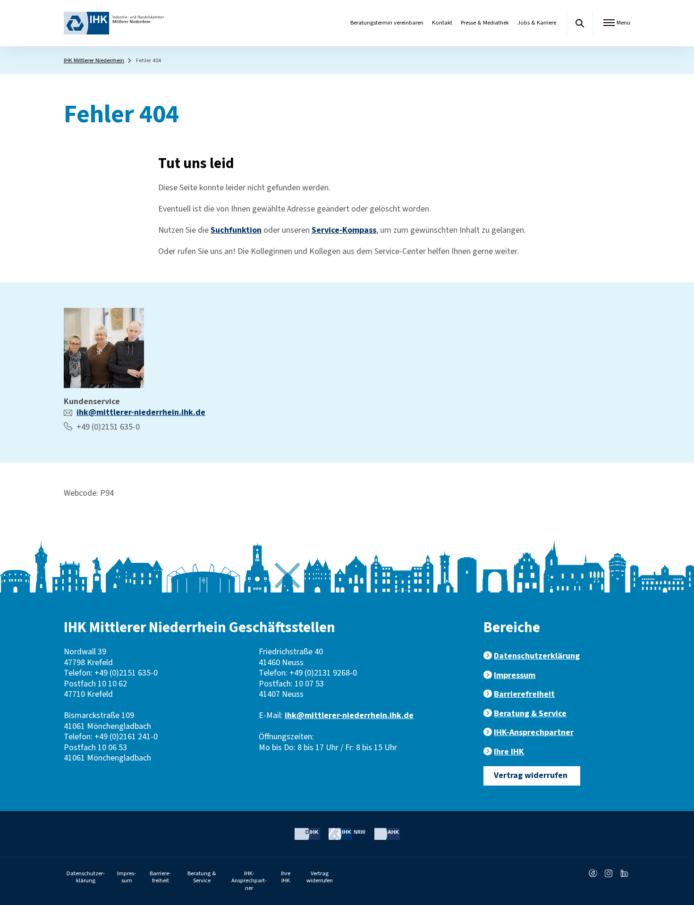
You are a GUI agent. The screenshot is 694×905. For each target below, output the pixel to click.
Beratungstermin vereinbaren (386, 22)
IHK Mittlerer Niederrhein (94, 60)
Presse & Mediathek (485, 22)
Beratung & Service (530, 713)
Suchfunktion (236, 230)
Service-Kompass (344, 230)
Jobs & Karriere (536, 22)
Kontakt (442, 22)
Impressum (514, 675)
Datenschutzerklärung (537, 656)
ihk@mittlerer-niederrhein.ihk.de (140, 412)
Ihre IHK (509, 752)
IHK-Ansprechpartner (534, 732)
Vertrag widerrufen (530, 775)
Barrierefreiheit (524, 694)
